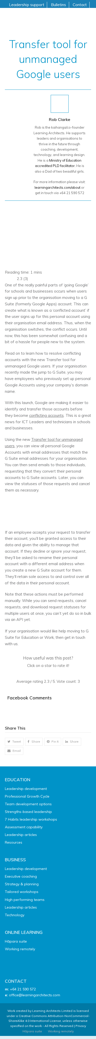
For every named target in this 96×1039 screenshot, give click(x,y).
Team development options (28, 804)
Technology (14, 915)
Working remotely (20, 949)
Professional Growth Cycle (27, 796)
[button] (14, 742)
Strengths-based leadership (28, 811)
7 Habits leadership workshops (31, 819)
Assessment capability (23, 827)
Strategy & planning (22, 884)
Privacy (81, 1026)
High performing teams (25, 899)
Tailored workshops (21, 891)
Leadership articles (21, 834)
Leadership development (26, 788)
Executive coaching (21, 876)
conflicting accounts (46, 415)
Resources (13, 842)
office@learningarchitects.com (34, 995)
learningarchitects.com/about (57, 187)
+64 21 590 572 (23, 989)
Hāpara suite (16, 941)
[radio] (36, 673)
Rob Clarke (59, 119)
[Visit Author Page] (60, 103)
